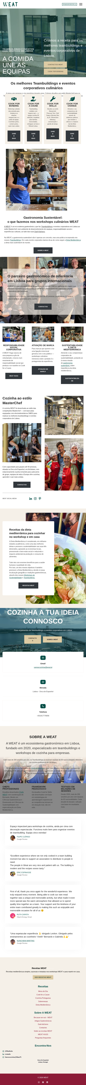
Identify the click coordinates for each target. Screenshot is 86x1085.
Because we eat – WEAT (43, 1017)
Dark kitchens (43, 1024)
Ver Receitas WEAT (43, 977)
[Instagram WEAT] (35, 498)
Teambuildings (15, 240)
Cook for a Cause (43, 995)
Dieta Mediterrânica (73, 240)
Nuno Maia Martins (25, 941)
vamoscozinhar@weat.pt (43, 667)
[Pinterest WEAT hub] (39, 498)
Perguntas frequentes (43, 1038)
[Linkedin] (47, 1082)
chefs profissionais (38, 768)
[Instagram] (38, 1082)
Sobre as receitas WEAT (43, 1031)
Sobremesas (43, 1001)
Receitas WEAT (28, 585)
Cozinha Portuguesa (43, 998)
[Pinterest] (43, 1082)
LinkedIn (8, 1054)
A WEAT (7, 226)
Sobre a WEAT (43, 250)
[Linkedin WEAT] (30, 498)
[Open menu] (80, 4)
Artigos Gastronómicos (43, 1021)
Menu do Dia (43, 991)
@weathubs (9, 1051)
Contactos (22, 485)
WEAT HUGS (43, 1034)
